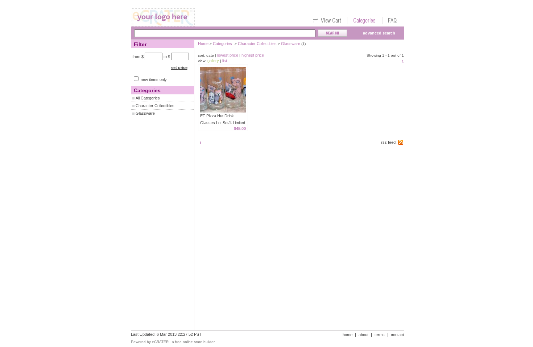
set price (179, 67)
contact (397, 334)
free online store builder (195, 342)
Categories (222, 43)
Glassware (145, 113)
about (363, 334)
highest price (252, 55)
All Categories (148, 98)
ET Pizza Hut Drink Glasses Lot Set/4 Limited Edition (222, 123)
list (224, 60)
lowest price (227, 55)
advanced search (379, 33)
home (347, 334)
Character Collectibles (155, 105)
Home (203, 43)
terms (380, 334)
